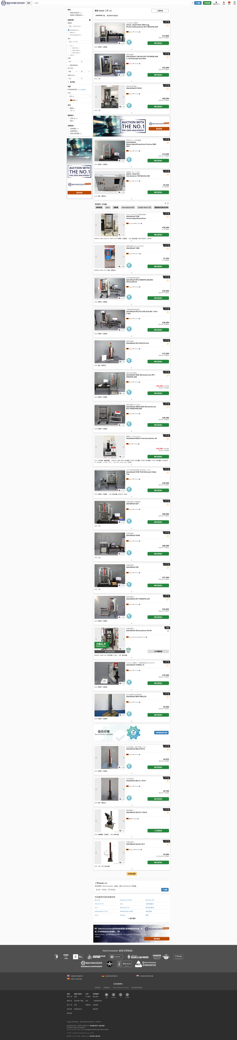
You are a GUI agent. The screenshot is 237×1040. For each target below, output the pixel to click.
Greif (96, 915)
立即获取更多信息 (161, 733)
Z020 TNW (76, 50)
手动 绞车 (149, 911)
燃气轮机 (97, 987)
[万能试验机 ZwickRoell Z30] (110, 575)
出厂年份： (71, 68)
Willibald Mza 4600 (126, 911)
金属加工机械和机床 (77, 15)
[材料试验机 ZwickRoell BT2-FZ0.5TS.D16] (110, 351)
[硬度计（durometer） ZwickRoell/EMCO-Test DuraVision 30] (110, 446)
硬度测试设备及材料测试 (163, 207)
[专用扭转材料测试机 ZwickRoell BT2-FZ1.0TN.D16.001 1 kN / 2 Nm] (110, 320)
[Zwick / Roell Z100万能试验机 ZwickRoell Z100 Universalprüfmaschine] (110, 225)
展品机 (72, 108)
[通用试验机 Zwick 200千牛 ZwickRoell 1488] (110, 256)
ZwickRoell (74, 30)
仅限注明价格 (73, 65)
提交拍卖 (159, 129)
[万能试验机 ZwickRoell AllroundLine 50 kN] (110, 639)
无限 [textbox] (71, 96)
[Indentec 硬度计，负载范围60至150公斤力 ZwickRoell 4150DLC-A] (110, 673)
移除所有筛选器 (113, 15)
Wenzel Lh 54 (124, 908)
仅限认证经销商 (76, 133)
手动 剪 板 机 (150, 908)
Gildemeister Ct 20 (101, 911)
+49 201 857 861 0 (111, 976)
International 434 (128, 207)
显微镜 (116, 207)
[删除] (192, 3)
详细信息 (159, 651)
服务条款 (98, 1036)
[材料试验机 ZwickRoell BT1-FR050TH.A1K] (110, 607)
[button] (234, 3)
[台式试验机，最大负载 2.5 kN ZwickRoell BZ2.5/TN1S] (110, 757)
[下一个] (123, 33)
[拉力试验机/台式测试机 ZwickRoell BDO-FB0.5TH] (110, 705)
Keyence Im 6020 (126, 900)
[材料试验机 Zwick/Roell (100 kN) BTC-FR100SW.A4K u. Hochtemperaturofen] (110, 65)
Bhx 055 (97, 900)
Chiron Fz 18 (99, 904)
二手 (72, 110)
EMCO (73, 32)
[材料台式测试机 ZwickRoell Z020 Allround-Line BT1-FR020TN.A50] (110, 383)
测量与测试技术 (76, 13)
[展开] (131, 49)
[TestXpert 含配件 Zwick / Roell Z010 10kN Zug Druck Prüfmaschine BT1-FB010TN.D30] (110, 33)
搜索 (198, 3)
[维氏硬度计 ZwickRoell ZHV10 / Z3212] (110, 820)
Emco (108, 207)
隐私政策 (92, 1036)
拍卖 (72, 121)
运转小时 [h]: (71, 75)
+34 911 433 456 (76, 979)
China (81, 89)
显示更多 (132, 918)
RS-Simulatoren (75, 35)
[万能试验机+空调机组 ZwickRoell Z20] (110, 512)
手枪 (147, 915)
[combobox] (79, 96)
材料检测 (99, 207)
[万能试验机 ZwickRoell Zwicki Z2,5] (110, 852)
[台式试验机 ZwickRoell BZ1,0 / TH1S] (110, 789)
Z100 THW (76, 53)
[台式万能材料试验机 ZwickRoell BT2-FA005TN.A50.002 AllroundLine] (110, 288)
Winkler (122, 915)
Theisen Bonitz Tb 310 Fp (120, 987)
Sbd (121, 904)
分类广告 (74, 118)
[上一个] (96, 33)
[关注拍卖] (168, 631)
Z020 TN (75, 48)
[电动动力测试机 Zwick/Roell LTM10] (110, 96)
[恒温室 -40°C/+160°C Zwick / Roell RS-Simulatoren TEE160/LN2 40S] (110, 182)
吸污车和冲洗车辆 (137, 987)
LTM (72, 55)
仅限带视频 (74, 131)
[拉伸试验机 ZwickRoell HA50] (110, 544)
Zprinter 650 (150, 900)
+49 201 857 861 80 (146, 976)
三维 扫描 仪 (150, 904)
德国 (75, 100)
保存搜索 (132, 874)
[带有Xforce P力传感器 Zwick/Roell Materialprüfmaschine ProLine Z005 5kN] (110, 150)
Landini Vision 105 (144, 207)
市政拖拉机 (106, 987)
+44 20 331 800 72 (77, 976)
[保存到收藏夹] (167, 25)
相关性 (160, 11)
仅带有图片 (74, 129)
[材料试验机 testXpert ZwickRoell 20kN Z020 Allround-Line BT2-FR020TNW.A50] (110, 415)
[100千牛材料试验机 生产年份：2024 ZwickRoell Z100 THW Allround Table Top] (110, 480)
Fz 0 (96, 908)
